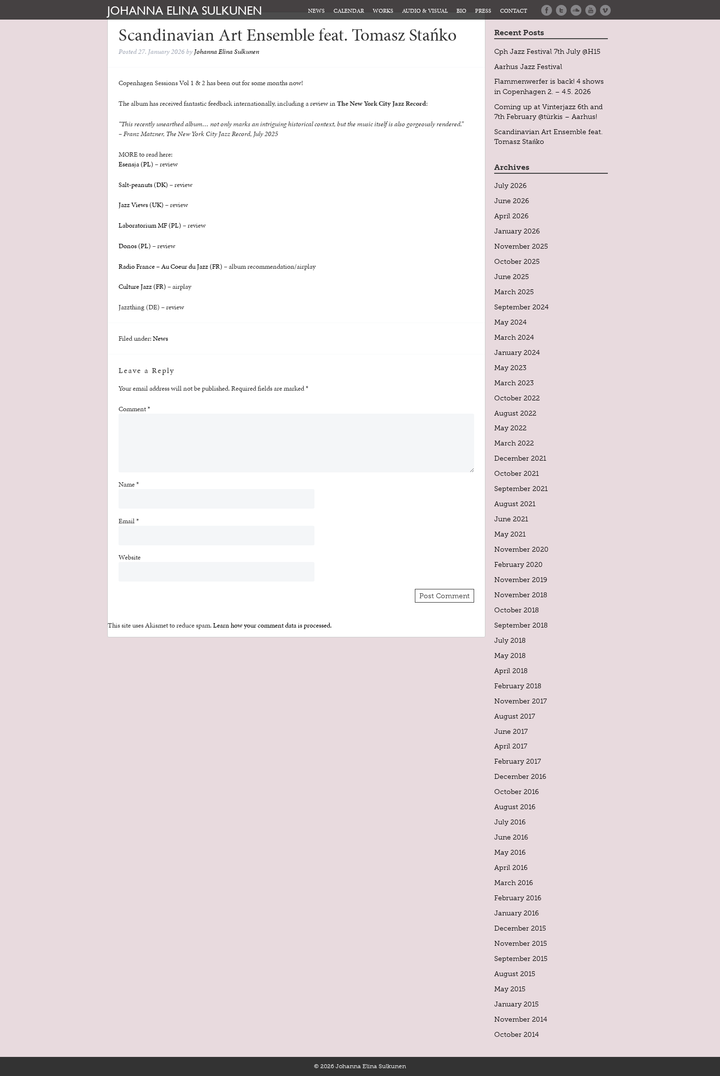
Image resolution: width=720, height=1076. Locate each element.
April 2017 (510, 746)
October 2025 (517, 261)
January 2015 (516, 1004)
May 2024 (510, 322)
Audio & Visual (425, 11)
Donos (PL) (135, 246)
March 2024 (514, 337)
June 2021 (511, 519)
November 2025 (521, 246)
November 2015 (520, 943)
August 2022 (515, 413)
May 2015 (510, 988)
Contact (513, 11)
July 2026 (510, 185)
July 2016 (510, 822)
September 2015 (521, 958)
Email (129, 521)
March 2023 (514, 382)
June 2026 (511, 200)
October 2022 (517, 398)
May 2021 (510, 534)
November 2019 (520, 579)
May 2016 (510, 852)
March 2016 (513, 882)
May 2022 (510, 427)
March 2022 (514, 443)
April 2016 (511, 867)
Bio (461, 11)
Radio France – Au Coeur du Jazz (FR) (170, 266)
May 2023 (510, 367)
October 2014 (516, 1034)
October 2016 (516, 791)
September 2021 (521, 488)
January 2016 (516, 913)
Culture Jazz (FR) (142, 286)
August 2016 (514, 806)
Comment (134, 409)
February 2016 (517, 897)
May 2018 (510, 655)
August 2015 (514, 973)
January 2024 (517, 352)
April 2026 (511, 215)
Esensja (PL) (136, 164)
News (316, 11)
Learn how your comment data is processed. (272, 625)
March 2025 (514, 291)
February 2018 (517, 685)
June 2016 (511, 837)
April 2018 (511, 670)
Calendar (349, 11)
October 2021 (516, 473)
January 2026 (517, 231)
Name (129, 484)
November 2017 (520, 701)
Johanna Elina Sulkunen (184, 10)
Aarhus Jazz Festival (528, 66)
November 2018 (520, 594)
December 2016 (520, 776)
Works (383, 11)
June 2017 (511, 731)
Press (483, 11)
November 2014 (520, 1019)
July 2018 (510, 640)
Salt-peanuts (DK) (143, 184)
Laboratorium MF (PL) (150, 225)
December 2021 (520, 458)
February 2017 (517, 761)
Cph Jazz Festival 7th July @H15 (547, 51)
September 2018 (521, 625)
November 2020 (521, 549)
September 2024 (521, 307)
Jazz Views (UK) (141, 205)
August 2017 (514, 716)
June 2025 (511, 276)
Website (130, 557)
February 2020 (518, 564)
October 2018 (516, 610)
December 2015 (520, 928)
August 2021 (514, 503)
